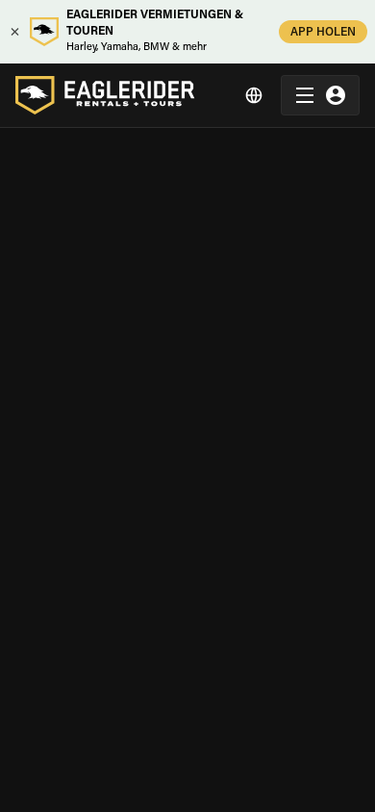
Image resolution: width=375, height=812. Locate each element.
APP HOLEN (323, 32)
